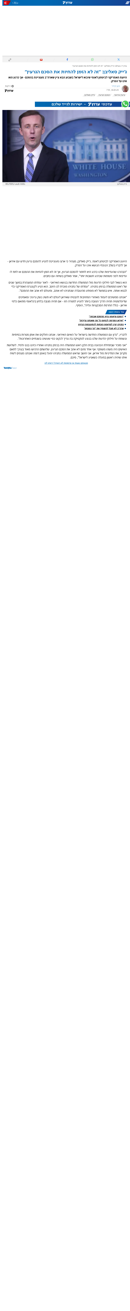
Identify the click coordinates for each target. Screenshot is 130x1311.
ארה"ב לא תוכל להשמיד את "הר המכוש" (101, 328)
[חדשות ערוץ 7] (65, 2)
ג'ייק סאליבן (87, 95)
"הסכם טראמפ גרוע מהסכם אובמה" (104, 316)
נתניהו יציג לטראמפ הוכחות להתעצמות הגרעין (98, 324)
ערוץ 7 (122, 66)
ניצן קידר (113, 86)
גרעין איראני (117, 95)
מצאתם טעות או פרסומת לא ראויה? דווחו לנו (64, 363)
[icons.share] (5, 3)
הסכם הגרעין (102, 95)
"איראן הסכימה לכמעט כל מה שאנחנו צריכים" (99, 320)
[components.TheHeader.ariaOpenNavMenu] (109, 2)
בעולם (115, 66)
